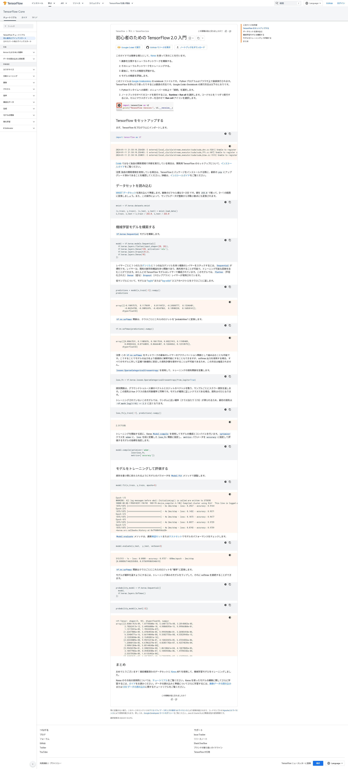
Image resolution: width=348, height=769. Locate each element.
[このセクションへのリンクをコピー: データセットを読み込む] (154, 186)
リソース (76, 3)
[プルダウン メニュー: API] (67, 3)
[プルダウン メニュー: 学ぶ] (55, 3)
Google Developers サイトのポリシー (159, 713)
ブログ (43, 735)
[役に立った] (226, 31)
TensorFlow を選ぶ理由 (119, 3)
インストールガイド (180, 175)
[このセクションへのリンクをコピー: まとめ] (128, 665)
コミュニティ (94, 3)
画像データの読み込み (220, 683)
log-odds (166, 281)
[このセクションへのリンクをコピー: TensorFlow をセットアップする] (166, 121)
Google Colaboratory (141, 81)
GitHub (329, 3)
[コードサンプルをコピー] (230, 134)
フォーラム (44, 739)
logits (150, 281)
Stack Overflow (200, 743)
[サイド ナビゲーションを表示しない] (32, 764)
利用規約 (43, 763)
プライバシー (55, 763)
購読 (318, 763)
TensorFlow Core (14, 11)
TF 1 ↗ (34, 17)
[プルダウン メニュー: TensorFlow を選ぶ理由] (133, 3)
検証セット (157, 536)
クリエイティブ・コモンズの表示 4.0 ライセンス (168, 710)
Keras (153, 55)
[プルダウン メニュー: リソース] (83, 3)
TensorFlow (120, 31)
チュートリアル (10, 17)
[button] (16, 52)
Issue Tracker (199, 735)
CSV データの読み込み (134, 687)
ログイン (341, 3)
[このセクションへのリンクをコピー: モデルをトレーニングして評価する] (170, 469)
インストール (37, 3)
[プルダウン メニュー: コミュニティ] (103, 3)
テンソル (146, 265)
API (62, 3)
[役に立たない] (230, 31)
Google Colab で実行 (130, 47)
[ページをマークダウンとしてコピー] (198, 38)
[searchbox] (18, 26)
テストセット (175, 536)
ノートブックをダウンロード (192, 47)
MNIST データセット (126, 193)
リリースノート (200, 739)
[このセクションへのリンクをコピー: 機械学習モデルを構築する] (158, 227)
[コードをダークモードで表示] (225, 134)
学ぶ (50, 3)
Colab (118, 163)
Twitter (43, 748)
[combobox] (287, 3)
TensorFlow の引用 (202, 752)
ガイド (24, 17)
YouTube (44, 752)
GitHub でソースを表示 (160, 47)
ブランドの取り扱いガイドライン (208, 748)
